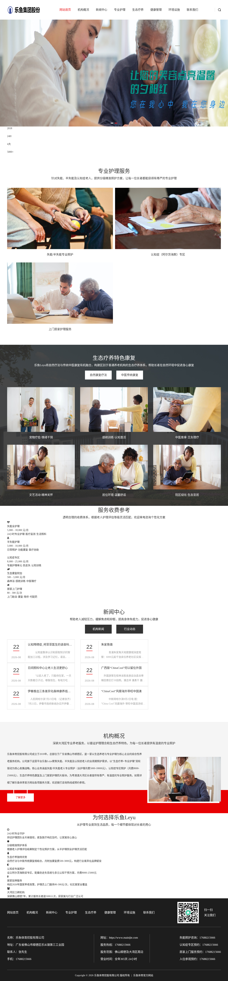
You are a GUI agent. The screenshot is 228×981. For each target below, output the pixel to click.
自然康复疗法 (98, 374)
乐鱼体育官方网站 (143, 975)
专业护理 (119, 9)
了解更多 (20, 797)
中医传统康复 (129, 374)
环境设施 (174, 9)
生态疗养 (138, 9)
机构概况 (83, 9)
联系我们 (192, 9)
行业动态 (129, 629)
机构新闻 (98, 629)
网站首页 (65, 9)
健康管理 (156, 9)
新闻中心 (101, 9)
